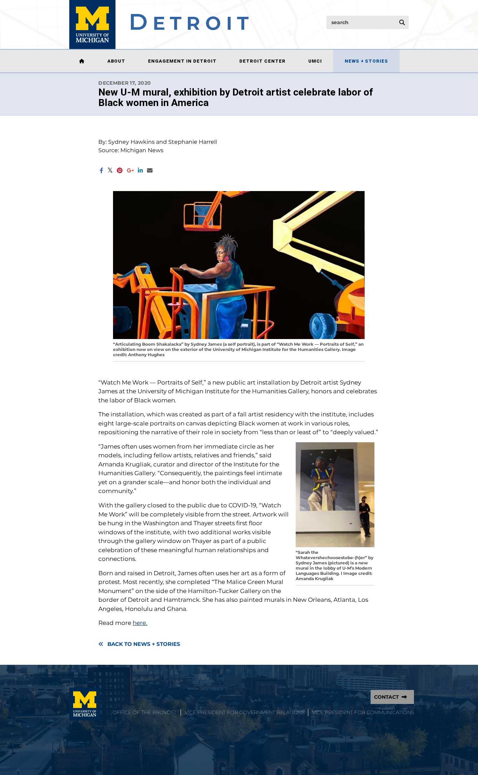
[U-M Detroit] (159, 24)
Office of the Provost (145, 712)
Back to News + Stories (143, 644)
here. (140, 622)
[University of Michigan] (84, 704)
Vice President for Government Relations (244, 712)
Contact (386, 697)
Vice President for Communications (363, 712)
